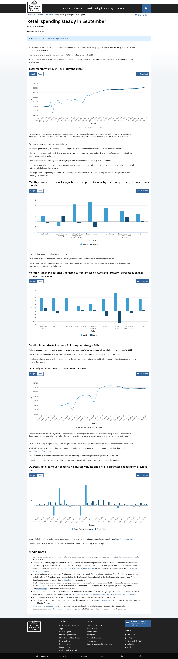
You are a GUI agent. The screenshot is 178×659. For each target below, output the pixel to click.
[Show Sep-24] (94, 246)
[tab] (33, 74)
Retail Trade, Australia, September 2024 (53, 38)
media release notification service (59, 609)
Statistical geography (67, 635)
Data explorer (64, 641)
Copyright (63, 656)
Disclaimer (83, 656)
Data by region (65, 632)
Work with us (92, 628)
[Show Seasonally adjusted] (84, 130)
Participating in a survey (99, 8)
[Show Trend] (98, 130)
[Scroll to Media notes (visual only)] (48, 552)
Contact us (91, 641)
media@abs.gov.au (105, 600)
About (120, 8)
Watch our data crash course (44, 606)
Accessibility (120, 656)
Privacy (101, 656)
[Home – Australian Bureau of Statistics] (34, 626)
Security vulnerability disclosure (99, 644)
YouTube (130, 647)
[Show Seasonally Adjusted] (85, 429)
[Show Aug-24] (84, 246)
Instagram (131, 638)
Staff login (141, 656)
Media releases (52, 15)
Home (30, 15)
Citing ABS (91, 635)
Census (78, 8)
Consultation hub (94, 638)
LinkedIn (130, 644)
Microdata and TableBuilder (70, 638)
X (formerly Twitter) (134, 641)
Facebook (131, 635)
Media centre (39, 15)
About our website (94, 625)
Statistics (65, 8)
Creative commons (40, 656)
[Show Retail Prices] (100, 531)
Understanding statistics (68, 650)
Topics (61, 628)
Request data (64, 647)
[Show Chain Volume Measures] (82, 531)
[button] (146, 8)
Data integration (65, 644)
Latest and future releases (69, 625)
